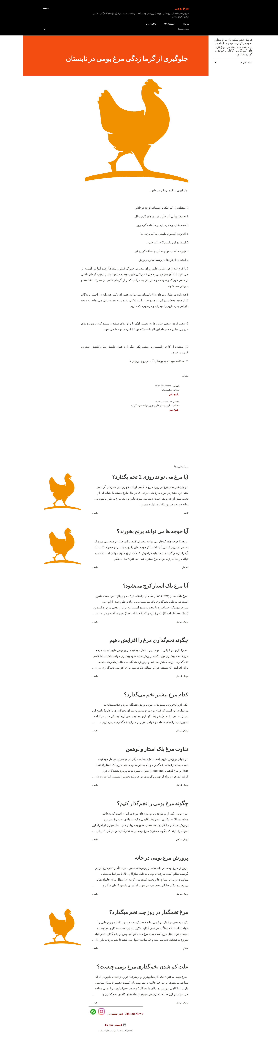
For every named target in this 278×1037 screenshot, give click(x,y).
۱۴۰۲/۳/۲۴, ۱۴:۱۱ (163, 386)
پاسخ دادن (173, 394)
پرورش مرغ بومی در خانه (161, 857)
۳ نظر (185, 513)
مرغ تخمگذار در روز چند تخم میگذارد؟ (148, 912)
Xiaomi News (134, 1013)
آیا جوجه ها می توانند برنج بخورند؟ (152, 531)
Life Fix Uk (151, 24)
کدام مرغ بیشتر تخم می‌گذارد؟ (156, 694)
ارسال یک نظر (182, 621)
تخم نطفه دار (115, 1013)
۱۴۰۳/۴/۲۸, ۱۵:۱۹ (163, 401)
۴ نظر (185, 948)
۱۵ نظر (185, 567)
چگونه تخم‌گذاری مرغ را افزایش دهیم (149, 640)
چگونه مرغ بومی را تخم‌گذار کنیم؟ (152, 803)
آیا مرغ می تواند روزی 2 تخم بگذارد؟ (150, 476)
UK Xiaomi (169, 24)
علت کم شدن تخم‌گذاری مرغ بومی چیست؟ (142, 966)
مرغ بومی (182, 8)
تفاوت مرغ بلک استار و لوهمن (157, 749)
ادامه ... (95, 513)
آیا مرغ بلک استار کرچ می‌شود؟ (155, 585)
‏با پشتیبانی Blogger (114, 1025)
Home (186, 24)
